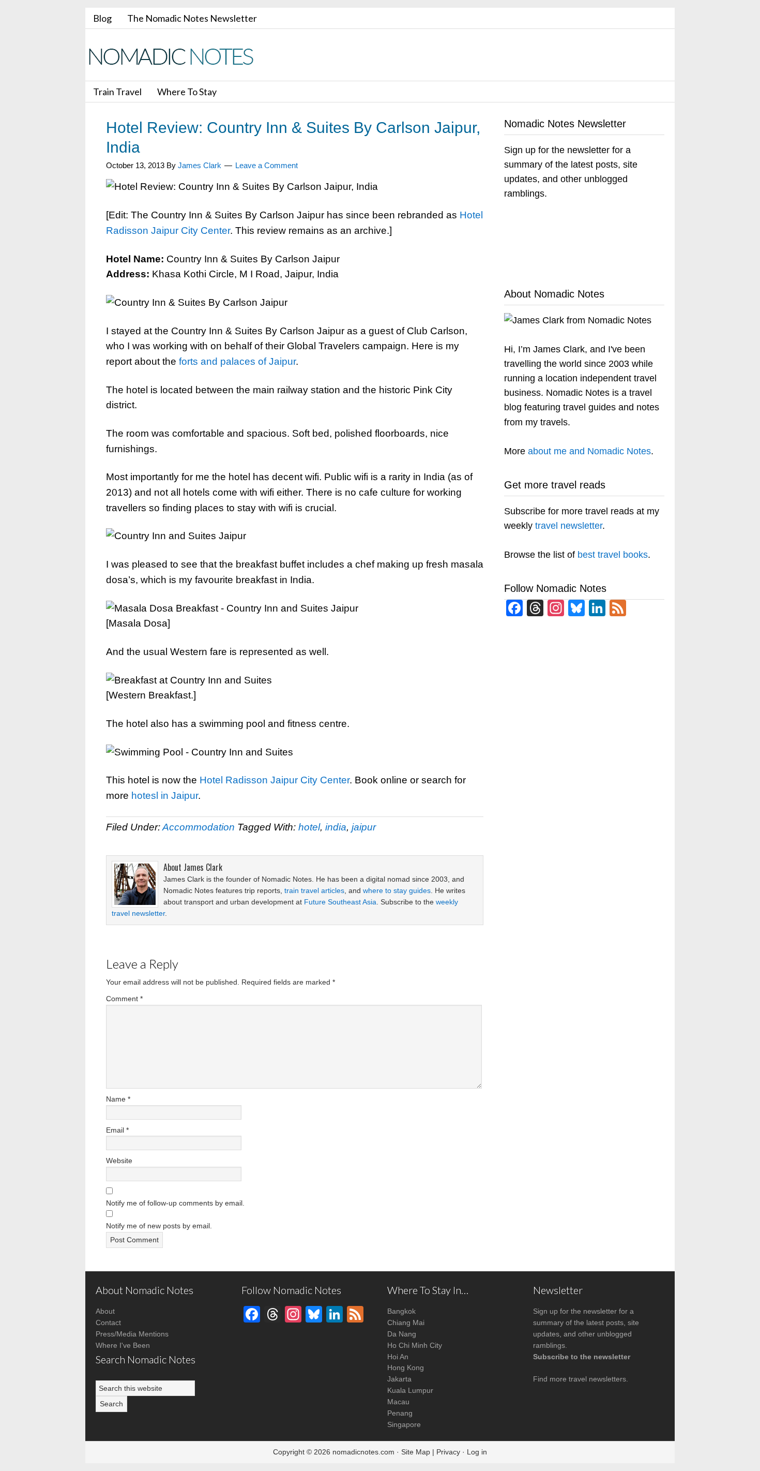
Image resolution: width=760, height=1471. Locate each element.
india (335, 827)
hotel (309, 827)
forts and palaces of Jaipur (237, 361)
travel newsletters (597, 1379)
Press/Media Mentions (132, 1334)
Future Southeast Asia (340, 902)
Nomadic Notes (178, 56)
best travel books (612, 554)
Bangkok (401, 1311)
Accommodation (198, 827)
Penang (400, 1413)
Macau (398, 1402)
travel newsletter (568, 526)
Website (119, 1160)
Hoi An (397, 1357)
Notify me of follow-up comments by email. (175, 1203)
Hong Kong (405, 1367)
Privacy (448, 1452)
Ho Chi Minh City (414, 1345)
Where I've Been (123, 1345)
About (105, 1311)
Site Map (415, 1452)
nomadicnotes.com (363, 1452)
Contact (108, 1322)
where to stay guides (397, 890)
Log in (477, 1452)
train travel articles (314, 890)
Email (117, 1130)
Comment (124, 998)
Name (118, 1099)
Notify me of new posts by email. (159, 1226)
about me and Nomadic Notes (589, 451)
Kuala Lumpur (410, 1390)
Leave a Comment (266, 165)
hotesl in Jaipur (164, 795)
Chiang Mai (405, 1322)
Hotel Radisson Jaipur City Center (274, 780)
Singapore (404, 1424)
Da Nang (401, 1334)
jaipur (364, 827)
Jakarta (399, 1379)
